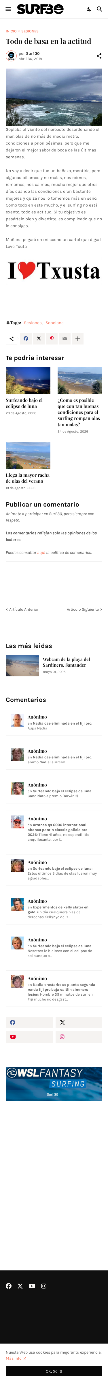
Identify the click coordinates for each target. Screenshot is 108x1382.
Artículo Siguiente (83, 609)
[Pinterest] (52, 338)
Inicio (11, 31)
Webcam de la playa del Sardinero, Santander (66, 662)
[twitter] (79, 1022)
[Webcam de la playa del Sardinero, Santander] (22, 665)
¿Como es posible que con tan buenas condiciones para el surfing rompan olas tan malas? (79, 412)
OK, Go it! (54, 1371)
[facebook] (29, 1022)
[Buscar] (100, 9)
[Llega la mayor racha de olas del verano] (28, 455)
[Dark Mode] (89, 9)
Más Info (14, 1358)
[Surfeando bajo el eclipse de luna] (28, 380)
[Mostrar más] (78, 338)
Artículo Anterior (24, 609)
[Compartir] (99, 56)
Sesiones (30, 31)
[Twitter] (39, 338)
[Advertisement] (54, 1170)
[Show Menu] (8, 9)
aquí (41, 552)
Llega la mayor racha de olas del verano (28, 478)
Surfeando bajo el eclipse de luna (24, 403)
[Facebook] (26, 338)
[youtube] (29, 1037)
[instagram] (79, 1037)
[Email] (65, 338)
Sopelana (55, 322)
